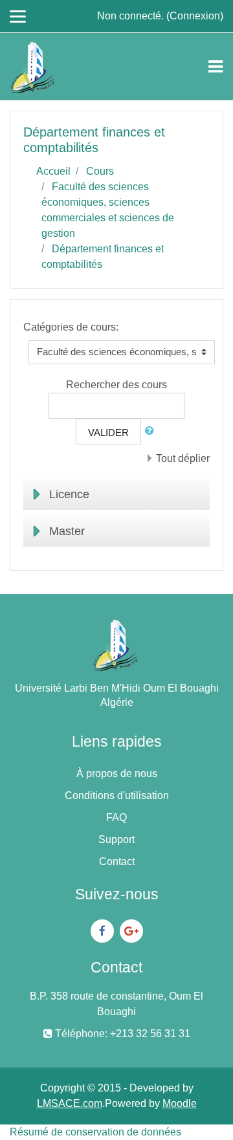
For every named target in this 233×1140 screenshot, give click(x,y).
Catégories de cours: (70, 327)
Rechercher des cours (116, 384)
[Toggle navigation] (215, 67)
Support (116, 839)
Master (67, 531)
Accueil (53, 171)
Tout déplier (183, 458)
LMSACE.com (69, 1103)
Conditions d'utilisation (117, 795)
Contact (117, 861)
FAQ (116, 817)
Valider (108, 432)
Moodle (179, 1103)
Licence (69, 494)
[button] (152, 431)
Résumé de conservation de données (95, 1131)
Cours (100, 171)
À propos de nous (116, 773)
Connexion (195, 15)
